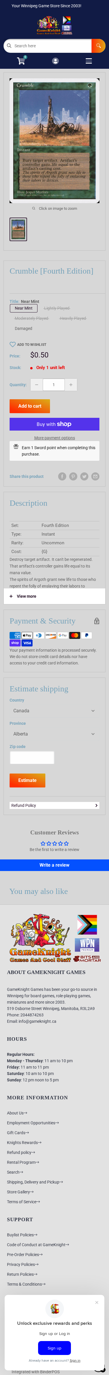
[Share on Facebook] (62, 476)
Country (17, 700)
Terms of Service (21, 1201)
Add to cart (29, 406)
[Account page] (55, 61)
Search (13, 1172)
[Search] (99, 46)
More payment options (54, 438)
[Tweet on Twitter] (84, 476)
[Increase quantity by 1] (71, 385)
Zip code (18, 747)
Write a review (54, 865)
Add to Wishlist (31, 345)
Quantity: (18, 384)
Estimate (27, 780)
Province (18, 723)
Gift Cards (16, 1132)
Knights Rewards (22, 1142)
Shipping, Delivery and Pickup (33, 1182)
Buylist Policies (20, 1235)
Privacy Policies (21, 1264)
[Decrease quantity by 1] (37, 385)
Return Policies (20, 1274)
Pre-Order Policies (23, 1254)
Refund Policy (23, 805)
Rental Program (21, 1162)
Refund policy (19, 1152)
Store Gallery (18, 1192)
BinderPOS (50, 1371)
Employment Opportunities (31, 1123)
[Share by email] (95, 476)
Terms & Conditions (24, 1284)
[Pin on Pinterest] (73, 476)
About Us (15, 1113)
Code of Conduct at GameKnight (36, 1244)
